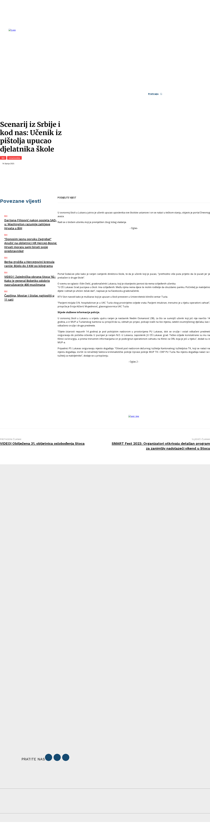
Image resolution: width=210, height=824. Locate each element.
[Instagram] (57, 757)
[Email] (91, 196)
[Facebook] (81, 196)
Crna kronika (14, 157)
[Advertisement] (134, 250)
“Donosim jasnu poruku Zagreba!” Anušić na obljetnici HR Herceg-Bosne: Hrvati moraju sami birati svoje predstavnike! (30, 245)
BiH (3, 157)
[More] (112, 196)
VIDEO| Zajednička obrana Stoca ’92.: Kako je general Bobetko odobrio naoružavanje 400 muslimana (30, 281)
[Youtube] (65, 757)
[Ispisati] (101, 196)
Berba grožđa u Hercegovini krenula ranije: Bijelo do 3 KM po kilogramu (29, 264)
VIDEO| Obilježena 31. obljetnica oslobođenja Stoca (42, 444)
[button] (156, 94)
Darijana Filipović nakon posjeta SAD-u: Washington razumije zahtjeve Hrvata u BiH (30, 224)
